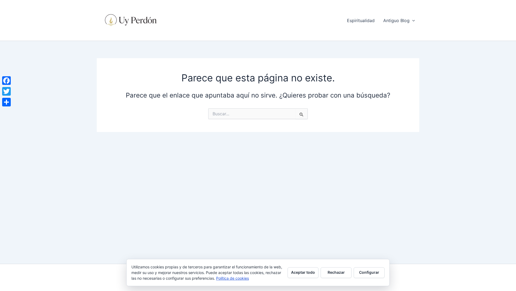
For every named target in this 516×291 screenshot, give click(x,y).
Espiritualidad (361, 20)
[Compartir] (6, 102)
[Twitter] (6, 91)
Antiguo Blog (396, 20)
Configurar (369, 272)
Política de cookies (232, 278)
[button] (412, 20)
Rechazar (336, 272)
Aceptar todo (303, 272)
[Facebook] (6, 80)
